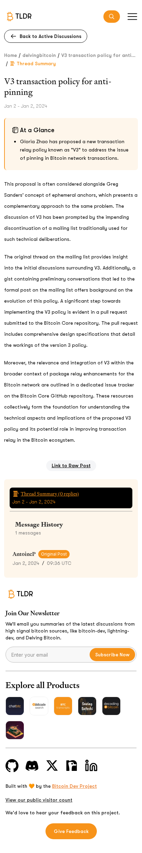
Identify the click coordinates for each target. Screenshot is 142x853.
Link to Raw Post (71, 465)
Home (10, 55)
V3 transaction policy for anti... (98, 55)
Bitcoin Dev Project (74, 786)
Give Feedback (71, 831)
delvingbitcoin (39, 55)
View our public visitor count (39, 800)
